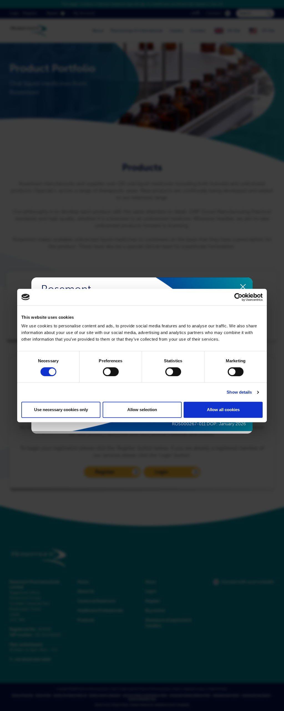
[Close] (243, 287)
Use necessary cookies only (61, 409)
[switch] (111, 371)
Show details (239, 392)
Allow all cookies (223, 409)
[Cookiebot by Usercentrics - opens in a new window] (238, 297)
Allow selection (142, 409)
